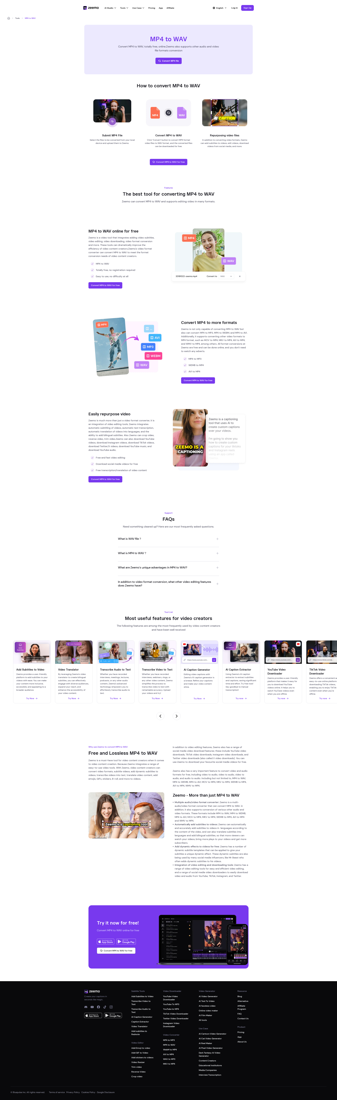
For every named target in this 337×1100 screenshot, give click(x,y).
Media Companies (208, 1070)
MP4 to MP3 (169, 1040)
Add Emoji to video (140, 1048)
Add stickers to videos (142, 1057)
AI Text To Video (207, 1001)
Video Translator (139, 1026)
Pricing (151, 8)
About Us (242, 1041)
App (161, 8)
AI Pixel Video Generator (211, 1048)
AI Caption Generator (141, 1017)
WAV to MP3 (169, 1059)
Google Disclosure (106, 1092)
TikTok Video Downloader (175, 1013)
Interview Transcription (210, 1075)
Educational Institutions (210, 1065)
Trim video (136, 1067)
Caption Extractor (140, 1021)
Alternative (242, 1001)
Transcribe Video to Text (141, 1003)
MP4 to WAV (169, 1044)
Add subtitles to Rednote (139, 1033)
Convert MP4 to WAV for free (170, 162)
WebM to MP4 (170, 1049)
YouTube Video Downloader (170, 998)
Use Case (137, 8)
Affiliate (170, 8)
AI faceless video (207, 1005)
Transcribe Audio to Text (141, 1011)
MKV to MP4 (169, 1063)
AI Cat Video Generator (210, 1038)
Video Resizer (138, 1062)
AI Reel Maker (205, 1043)
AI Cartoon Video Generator (212, 1033)
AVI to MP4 (168, 1054)
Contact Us (243, 1018)
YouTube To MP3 (171, 1004)
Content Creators (207, 1060)
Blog (239, 996)
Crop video (136, 1076)
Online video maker (208, 1010)
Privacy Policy (73, 1092)
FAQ (239, 1013)
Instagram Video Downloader (171, 1025)
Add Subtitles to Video (142, 996)
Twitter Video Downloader (176, 1018)
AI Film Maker (205, 1015)
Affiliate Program (241, 1007)
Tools (122, 8)
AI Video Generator (208, 996)
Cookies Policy (88, 1092)
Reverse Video (138, 1071)
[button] (247, 8)
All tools (203, 1020)
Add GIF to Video (139, 1052)
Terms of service (57, 1092)
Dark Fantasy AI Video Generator (209, 1054)
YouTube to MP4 (171, 1009)
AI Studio (109, 8)
